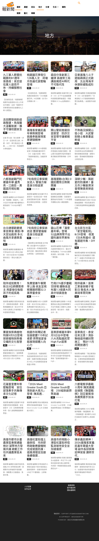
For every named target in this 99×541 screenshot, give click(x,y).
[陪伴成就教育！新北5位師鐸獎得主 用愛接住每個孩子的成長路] (13, 274)
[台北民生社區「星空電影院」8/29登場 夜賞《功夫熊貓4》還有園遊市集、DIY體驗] (85, 219)
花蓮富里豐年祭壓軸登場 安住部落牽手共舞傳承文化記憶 (12, 389)
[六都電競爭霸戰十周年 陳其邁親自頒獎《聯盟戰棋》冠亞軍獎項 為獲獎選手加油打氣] (85, 375)
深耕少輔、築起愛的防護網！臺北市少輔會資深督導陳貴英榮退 (84, 183)
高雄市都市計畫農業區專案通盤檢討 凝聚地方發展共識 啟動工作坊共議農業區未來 (13, 447)
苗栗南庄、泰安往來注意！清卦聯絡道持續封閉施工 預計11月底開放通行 (84, 339)
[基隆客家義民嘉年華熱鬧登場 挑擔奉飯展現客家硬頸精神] (37, 121)
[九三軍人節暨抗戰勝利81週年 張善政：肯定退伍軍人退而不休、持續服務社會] (13, 66)
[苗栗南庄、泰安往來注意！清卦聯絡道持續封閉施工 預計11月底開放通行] (85, 323)
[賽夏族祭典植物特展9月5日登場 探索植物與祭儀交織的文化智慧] (13, 323)
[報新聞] (12, 6)
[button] (79, 3)
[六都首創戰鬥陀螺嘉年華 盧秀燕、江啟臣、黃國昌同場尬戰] (13, 170)
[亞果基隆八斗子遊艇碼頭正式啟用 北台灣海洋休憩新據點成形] (85, 66)
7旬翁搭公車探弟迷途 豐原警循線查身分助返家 (37, 231)
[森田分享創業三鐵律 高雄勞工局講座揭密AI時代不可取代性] (61, 66)
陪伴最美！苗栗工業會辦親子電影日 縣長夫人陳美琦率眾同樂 (84, 288)
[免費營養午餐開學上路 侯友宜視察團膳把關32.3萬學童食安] (37, 274)
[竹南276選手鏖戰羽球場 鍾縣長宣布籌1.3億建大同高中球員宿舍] (61, 274)
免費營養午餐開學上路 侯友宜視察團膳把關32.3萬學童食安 (37, 288)
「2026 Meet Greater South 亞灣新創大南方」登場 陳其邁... (37, 389)
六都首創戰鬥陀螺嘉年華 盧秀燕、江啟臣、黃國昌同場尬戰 (12, 183)
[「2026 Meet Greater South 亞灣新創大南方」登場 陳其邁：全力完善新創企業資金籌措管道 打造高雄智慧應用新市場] (37, 375)
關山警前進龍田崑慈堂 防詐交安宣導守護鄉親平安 (60, 135)
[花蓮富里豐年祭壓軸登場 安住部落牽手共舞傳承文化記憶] (13, 375)
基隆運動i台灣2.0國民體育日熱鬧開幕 (61, 182)
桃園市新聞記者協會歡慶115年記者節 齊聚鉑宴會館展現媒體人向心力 (37, 339)
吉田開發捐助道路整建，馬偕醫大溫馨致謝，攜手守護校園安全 (12, 124)
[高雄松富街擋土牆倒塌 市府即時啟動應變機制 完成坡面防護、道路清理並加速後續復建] (37, 431)
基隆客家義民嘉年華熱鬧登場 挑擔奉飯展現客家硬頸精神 (36, 135)
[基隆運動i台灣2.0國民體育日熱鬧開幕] (61, 170)
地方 (5, 94)
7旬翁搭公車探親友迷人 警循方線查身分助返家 (37, 182)
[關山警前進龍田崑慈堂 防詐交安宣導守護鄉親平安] (61, 121)
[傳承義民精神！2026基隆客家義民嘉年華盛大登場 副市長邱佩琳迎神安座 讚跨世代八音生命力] (85, 431)
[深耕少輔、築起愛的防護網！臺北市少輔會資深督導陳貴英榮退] (85, 170)
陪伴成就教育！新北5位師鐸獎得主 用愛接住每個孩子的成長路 (13, 288)
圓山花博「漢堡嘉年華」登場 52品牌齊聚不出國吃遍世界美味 (60, 232)
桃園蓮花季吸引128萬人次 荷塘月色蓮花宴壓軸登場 (37, 79)
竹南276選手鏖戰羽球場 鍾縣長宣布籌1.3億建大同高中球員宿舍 (61, 288)
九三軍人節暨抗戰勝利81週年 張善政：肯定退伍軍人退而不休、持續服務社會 (12, 83)
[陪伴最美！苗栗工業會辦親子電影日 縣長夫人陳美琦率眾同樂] (85, 274)
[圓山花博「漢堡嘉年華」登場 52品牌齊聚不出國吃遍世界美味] (61, 219)
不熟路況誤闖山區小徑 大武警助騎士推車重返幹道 (84, 135)
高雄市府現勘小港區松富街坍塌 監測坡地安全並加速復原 (60, 444)
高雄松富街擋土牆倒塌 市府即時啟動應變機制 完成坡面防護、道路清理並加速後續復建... (38, 447)
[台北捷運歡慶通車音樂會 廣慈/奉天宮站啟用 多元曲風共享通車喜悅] (13, 219)
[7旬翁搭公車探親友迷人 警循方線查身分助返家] (37, 170)
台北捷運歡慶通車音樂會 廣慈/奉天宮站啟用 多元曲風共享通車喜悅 (13, 234)
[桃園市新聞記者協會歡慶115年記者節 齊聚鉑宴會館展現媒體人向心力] (37, 323)
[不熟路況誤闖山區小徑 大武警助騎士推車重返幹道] (85, 121)
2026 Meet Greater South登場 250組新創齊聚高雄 (61, 389)
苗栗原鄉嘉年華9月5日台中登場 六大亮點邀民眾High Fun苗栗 (61, 337)
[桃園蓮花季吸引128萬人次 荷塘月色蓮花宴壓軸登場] (37, 66)
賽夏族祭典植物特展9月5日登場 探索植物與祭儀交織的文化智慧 (14, 337)
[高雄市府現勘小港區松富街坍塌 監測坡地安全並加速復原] (61, 431)
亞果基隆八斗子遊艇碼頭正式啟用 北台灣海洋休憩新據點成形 (84, 79)
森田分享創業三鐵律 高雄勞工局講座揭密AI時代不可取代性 (60, 79)
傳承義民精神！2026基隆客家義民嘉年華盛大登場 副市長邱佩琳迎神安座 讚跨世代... (84, 447)
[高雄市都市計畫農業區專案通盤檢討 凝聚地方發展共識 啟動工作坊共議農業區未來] (13, 431)
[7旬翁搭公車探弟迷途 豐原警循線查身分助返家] (37, 219)
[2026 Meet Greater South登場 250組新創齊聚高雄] (61, 375)
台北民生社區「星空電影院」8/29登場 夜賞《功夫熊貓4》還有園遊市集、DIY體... (85, 236)
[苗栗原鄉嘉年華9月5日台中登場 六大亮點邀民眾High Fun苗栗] (61, 323)
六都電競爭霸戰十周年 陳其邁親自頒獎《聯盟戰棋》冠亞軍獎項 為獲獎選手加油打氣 (84, 392)
